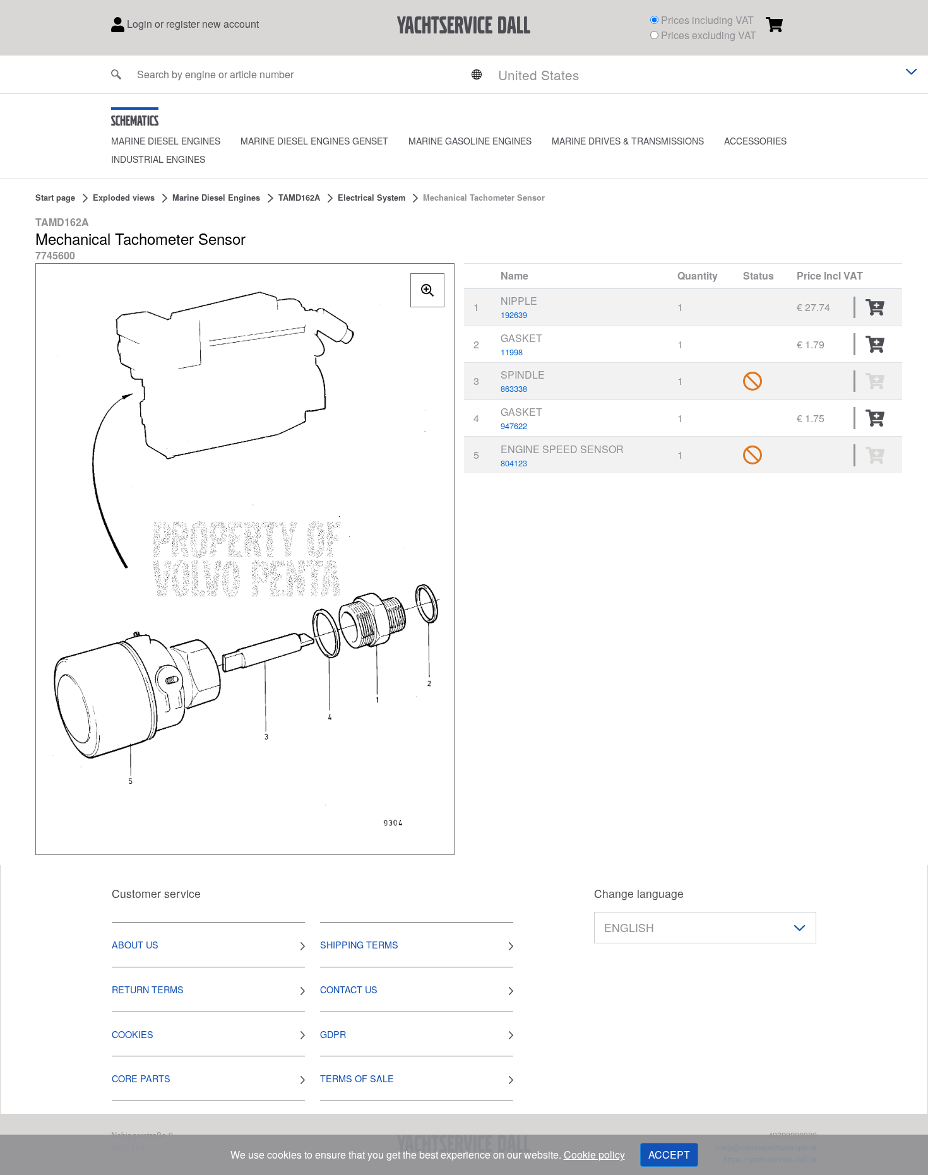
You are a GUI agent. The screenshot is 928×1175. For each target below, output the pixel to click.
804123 (514, 463)
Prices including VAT (707, 20)
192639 (514, 315)
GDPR (333, 1034)
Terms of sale (357, 1078)
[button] (176, 141)
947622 (514, 426)
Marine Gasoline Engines (470, 140)
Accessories (755, 140)
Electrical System (371, 197)
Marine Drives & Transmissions (628, 140)
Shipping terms (359, 944)
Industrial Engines (158, 159)
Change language (639, 893)
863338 (514, 388)
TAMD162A (299, 197)
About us (135, 944)
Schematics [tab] (134, 120)
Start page (55, 197)
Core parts (141, 1078)
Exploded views (124, 197)
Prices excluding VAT (708, 35)
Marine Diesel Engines (165, 140)
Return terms (148, 989)
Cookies (132, 1034)
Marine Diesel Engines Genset (314, 140)
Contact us (349, 989)
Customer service (156, 893)
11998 (512, 352)
